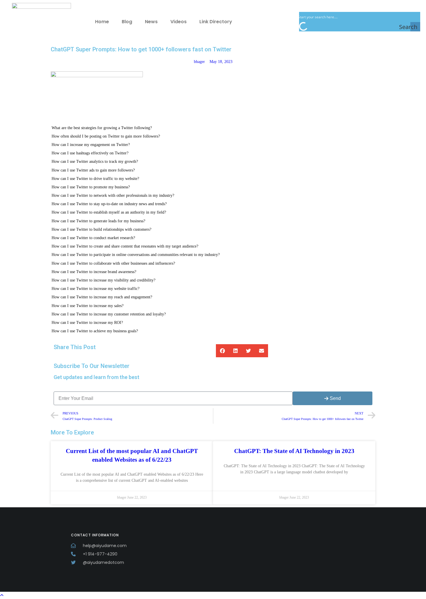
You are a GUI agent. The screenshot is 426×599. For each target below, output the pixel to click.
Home (102, 21)
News (151, 21)
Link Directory (215, 21)
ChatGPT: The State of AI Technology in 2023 (294, 451)
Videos (178, 21)
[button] (222, 350)
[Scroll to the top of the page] (1, 595)
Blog (127, 21)
